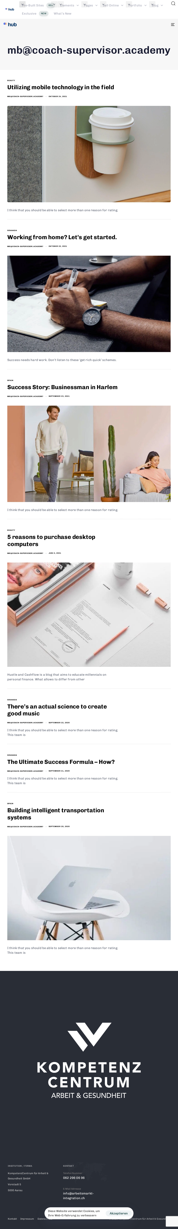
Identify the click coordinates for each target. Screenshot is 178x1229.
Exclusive (34, 13)
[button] (61, 4)
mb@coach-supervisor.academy (25, 96)
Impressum (27, 1218)
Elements (67, 5)
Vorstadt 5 (14, 1184)
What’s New (63, 13)
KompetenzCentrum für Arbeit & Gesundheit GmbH (28, 1176)
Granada (12, 230)
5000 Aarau (15, 1190)
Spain (10, 380)
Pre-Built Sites (37, 5)
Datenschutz (45, 1218)
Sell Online (111, 5)
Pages (88, 5)
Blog (155, 5)
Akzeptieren (119, 1213)
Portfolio (135, 5)
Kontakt (12, 1218)
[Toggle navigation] (146, 24)
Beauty (11, 80)
